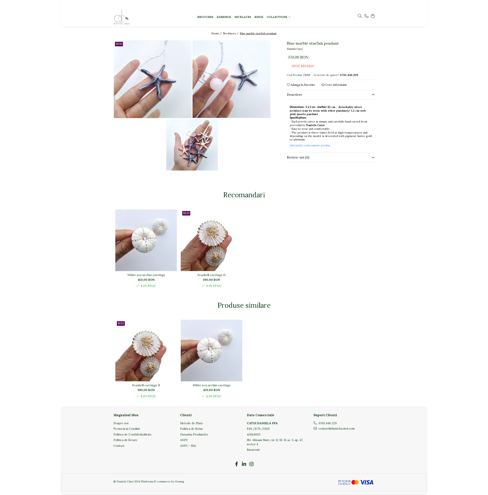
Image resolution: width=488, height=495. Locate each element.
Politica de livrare (125, 440)
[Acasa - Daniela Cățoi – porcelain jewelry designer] (137, 17)
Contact (118, 446)
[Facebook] (236, 464)
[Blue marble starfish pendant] (153, 79)
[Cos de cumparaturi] (373, 16)
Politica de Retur (191, 429)
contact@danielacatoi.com (336, 428)
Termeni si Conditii (126, 429)
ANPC (184, 440)
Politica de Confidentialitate (132, 434)
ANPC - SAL (188, 446)
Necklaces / (231, 33)
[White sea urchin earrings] (146, 240)
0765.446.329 (327, 423)
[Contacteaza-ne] (366, 16)
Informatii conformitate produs (310, 145)
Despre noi (120, 423)
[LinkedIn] (244, 464)
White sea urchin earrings (146, 275)
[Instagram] (251, 464)
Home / (216, 33)
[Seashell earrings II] (211, 240)
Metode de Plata (191, 423)
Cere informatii (335, 85)
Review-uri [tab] (298, 157)
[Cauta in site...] (360, 16)
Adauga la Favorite (302, 85)
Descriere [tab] (294, 95)
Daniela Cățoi (295, 49)
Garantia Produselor (194, 434)
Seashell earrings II (211, 275)
